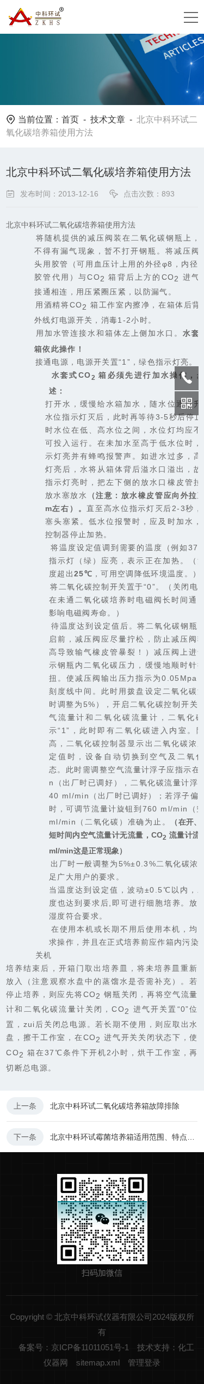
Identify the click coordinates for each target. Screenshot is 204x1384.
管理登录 (144, 1362)
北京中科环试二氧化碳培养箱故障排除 (115, 1106)
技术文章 (107, 119)
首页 (70, 119)
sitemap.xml (98, 1362)
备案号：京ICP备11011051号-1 (73, 1347)
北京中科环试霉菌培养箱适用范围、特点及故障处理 (123, 1137)
